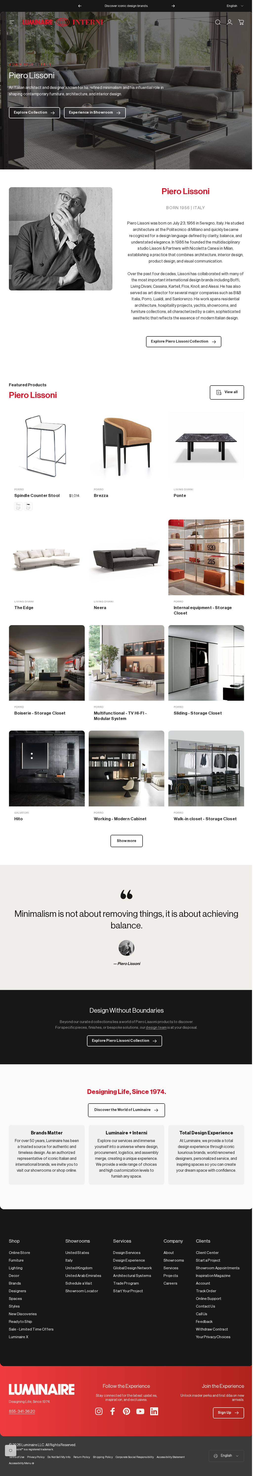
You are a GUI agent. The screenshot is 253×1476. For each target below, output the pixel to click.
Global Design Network (132, 1268)
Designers (17, 1291)
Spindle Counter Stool (37, 495)
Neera (100, 608)
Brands (15, 1283)
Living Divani (183, 489)
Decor (14, 1276)
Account (203, 1283)
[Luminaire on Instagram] (99, 1411)
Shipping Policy (102, 1457)
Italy (68, 1260)
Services (171, 1268)
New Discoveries (23, 1314)
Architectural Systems (132, 1276)
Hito (18, 819)
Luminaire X (18, 1337)
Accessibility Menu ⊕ (21, 1463)
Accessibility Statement (171, 1457)
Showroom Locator (81, 1291)
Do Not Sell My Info (58, 1457)
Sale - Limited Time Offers (31, 1329)
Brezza (101, 495)
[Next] (173, 6)
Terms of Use (16, 1457)
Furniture (16, 1260)
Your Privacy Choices (213, 1337)
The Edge (23, 608)
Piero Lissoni (128, 964)
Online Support (208, 1299)
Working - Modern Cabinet (120, 819)
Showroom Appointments (218, 1268)
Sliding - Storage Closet (198, 713)
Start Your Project (128, 1291)
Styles (14, 1306)
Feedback (204, 1322)
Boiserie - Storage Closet (40, 713)
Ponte (180, 495)
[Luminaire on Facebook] (113, 1411)
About (169, 1253)
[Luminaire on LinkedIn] (154, 1411)
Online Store (19, 1253)
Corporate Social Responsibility (135, 1457)
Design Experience (129, 1260)
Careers (170, 1283)
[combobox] (235, 6)
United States (77, 1253)
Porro (19, 489)
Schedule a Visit (78, 1283)
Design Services (126, 1253)
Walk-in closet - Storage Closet (205, 819)
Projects (171, 1276)
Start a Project (208, 1260)
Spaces (15, 1299)
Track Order (206, 1291)
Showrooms (174, 1260)
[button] (228, 1412)
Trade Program (126, 1283)
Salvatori (21, 813)
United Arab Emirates (83, 1276)
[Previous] (79, 6)
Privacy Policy (35, 1457)
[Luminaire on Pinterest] (126, 1411)
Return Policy (81, 1457)
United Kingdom (78, 1268)
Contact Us (205, 1306)
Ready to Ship (20, 1322)
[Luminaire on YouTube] (140, 1411)
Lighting (15, 1268)
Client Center (207, 1253)
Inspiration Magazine (213, 1276)
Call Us (201, 1314)
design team (156, 1027)
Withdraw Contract (212, 1329)
